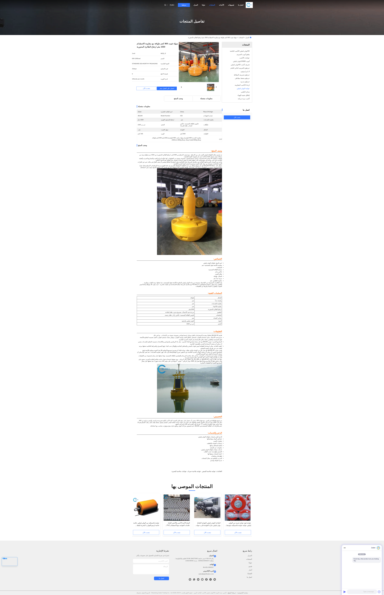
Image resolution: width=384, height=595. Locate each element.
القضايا (250, 573)
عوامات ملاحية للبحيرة (179, 471)
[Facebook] (206, 580)
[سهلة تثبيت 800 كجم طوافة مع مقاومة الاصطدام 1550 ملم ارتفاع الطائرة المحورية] (199, 62)
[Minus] (344, 548)
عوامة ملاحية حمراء (194, 471)
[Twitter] (210, 580)
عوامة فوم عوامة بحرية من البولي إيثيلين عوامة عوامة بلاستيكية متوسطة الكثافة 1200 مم (238, 524)
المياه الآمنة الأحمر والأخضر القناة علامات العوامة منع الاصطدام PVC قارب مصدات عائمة (178, 524)
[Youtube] (198, 580)
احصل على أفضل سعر (166, 88)
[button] (248, 512)
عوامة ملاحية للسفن (209, 471)
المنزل (196, 5)
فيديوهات (231, 5)
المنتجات (212, 5)
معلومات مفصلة (206, 99)
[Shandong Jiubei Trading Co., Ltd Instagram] (202, 580)
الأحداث (221, 5)
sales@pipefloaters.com (206, 574)
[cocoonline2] (190, 580)
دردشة (184, 5)
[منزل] (249, 5)
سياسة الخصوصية (243, 593)
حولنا (203, 5)
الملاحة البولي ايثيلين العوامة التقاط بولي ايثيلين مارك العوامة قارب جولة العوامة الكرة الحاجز (208, 524)
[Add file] (379, 592)
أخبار (250, 570)
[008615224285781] (194, 580)
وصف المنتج (178, 99)
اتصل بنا (240, 5)
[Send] (344, 592)
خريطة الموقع (232, 593)
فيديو (250, 566)
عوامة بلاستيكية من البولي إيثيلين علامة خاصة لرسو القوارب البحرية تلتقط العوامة (146, 524)
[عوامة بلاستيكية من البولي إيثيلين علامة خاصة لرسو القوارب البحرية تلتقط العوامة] (146, 507)
